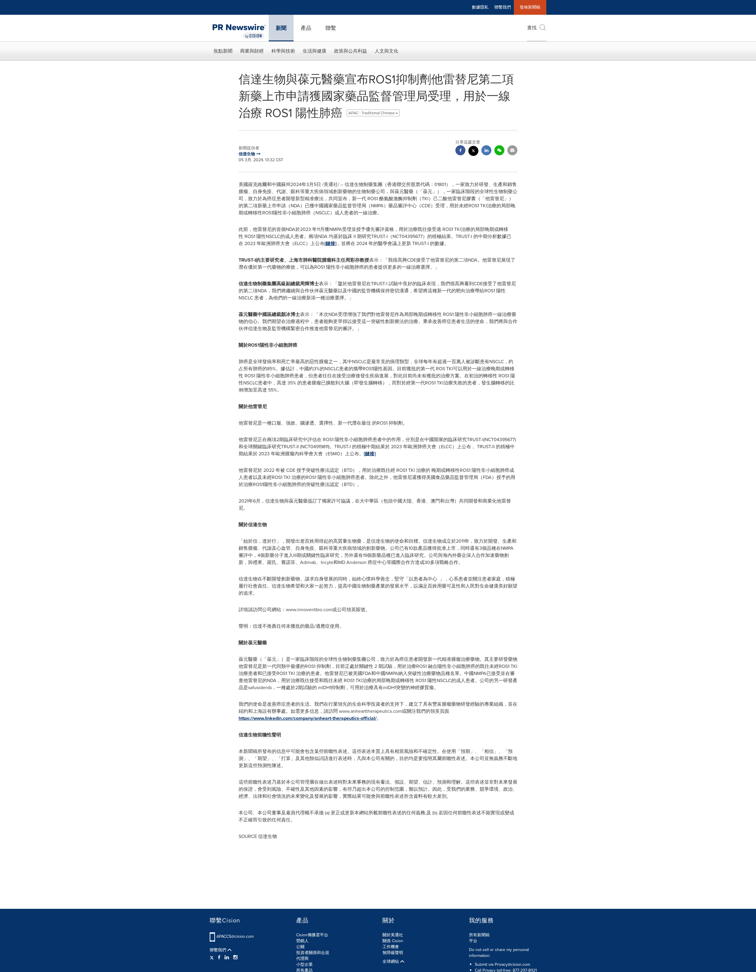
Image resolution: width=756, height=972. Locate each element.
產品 (306, 28)
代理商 (302, 958)
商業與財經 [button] (252, 51)
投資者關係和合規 (312, 953)
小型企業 (304, 964)
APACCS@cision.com (235, 936)
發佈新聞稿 (530, 7)
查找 (532, 27)
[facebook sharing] (460, 151)
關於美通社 (392, 935)
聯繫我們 (502, 7)
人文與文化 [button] (386, 51)
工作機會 (390, 947)
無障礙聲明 (392, 953)
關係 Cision (392, 941)
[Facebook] (219, 957)
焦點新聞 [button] (223, 51)
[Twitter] (212, 957)
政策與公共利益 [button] (350, 51)
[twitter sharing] (473, 151)
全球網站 (391, 962)
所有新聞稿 (479, 935)
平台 (473, 941)
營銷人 (302, 941)
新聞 (281, 28)
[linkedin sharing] (486, 151)
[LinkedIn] (227, 957)
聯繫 (330, 28)
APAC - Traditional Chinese (371, 113)
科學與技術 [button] (283, 51)
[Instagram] (235, 957)
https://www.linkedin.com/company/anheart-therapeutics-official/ (308, 718)
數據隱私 (480, 7)
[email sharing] (512, 151)
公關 (300, 947)
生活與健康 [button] (314, 51)
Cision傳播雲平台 (312, 935)
